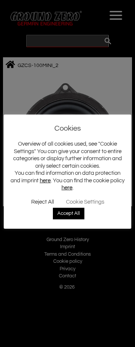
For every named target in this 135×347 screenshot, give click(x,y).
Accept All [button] (68, 213)
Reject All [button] (42, 202)
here (45, 180)
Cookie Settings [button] (85, 202)
